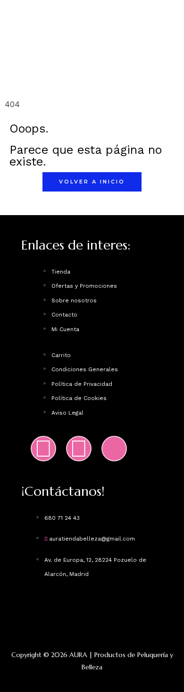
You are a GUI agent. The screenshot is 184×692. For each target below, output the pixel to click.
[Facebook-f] (79, 448)
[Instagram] (43, 448)
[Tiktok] (114, 448)
